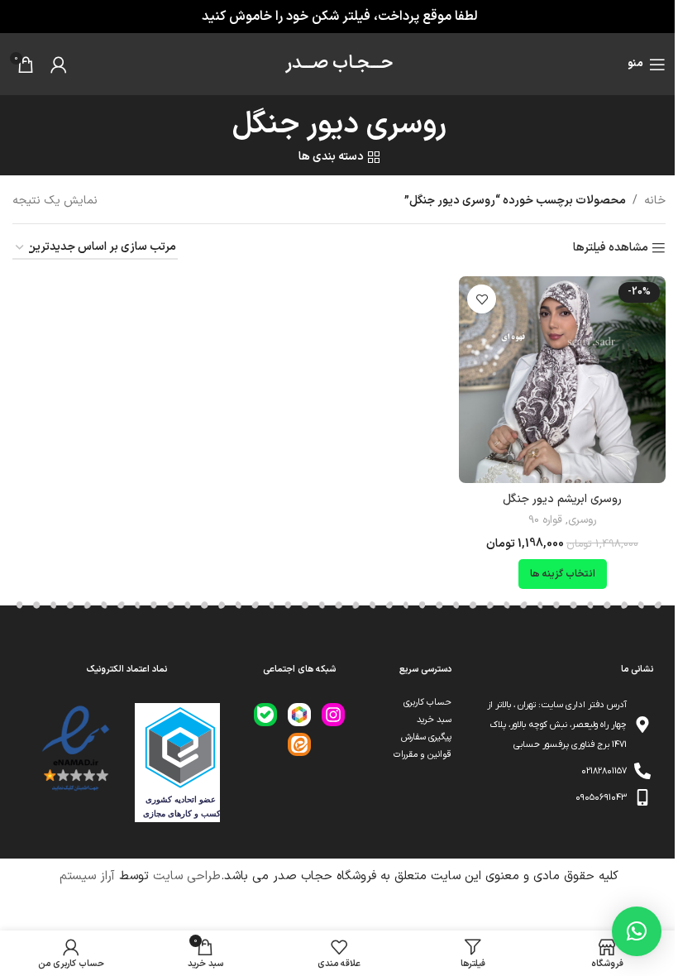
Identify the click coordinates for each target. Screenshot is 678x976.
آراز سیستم (87, 876)
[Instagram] (333, 714)
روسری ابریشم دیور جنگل (562, 499)
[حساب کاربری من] (58, 64)
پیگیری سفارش (426, 737)
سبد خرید (434, 720)
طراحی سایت (187, 876)
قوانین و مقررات (422, 755)
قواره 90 (545, 520)
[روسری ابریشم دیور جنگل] (562, 379)
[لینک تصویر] (75, 749)
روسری (582, 520)
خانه (655, 200)
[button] (636, 931)
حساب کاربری (427, 703)
